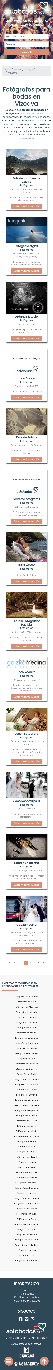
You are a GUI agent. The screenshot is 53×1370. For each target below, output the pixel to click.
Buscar (25, 52)
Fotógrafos (31, 69)
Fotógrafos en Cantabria (26, 1064)
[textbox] (26, 36)
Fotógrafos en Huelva (26, 1115)
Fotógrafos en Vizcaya (26, 1250)
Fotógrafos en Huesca (26, 1121)
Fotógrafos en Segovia (26, 1208)
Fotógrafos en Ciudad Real (26, 1079)
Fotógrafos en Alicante (26, 1012)
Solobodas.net (38, 1337)
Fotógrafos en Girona (26, 1095)
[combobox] (26, 36)
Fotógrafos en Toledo (26, 1234)
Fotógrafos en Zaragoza (26, 1260)
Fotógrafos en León (26, 1141)
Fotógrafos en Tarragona (26, 1224)
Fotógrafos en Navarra (26, 1177)
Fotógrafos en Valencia (26, 1240)
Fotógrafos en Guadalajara (27, 1105)
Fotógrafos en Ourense (26, 1183)
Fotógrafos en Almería (26, 1017)
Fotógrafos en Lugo (26, 1152)
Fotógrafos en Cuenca (26, 1089)
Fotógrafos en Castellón (26, 1069)
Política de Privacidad (27, 1300)
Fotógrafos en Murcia (26, 1172)
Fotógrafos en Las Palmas (26, 1136)
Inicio (7, 69)
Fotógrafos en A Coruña (26, 996)
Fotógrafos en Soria (26, 1219)
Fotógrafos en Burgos (26, 1048)
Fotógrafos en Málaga (26, 1162)
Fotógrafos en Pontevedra (26, 1193)
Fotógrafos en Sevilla (26, 1214)
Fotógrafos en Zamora (26, 1255)
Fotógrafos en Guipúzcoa (26, 1110)
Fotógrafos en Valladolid (26, 1245)
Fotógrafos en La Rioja (26, 1131)
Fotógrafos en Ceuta (26, 1074)
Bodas (17, 69)
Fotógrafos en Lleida (26, 1146)
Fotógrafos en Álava (26, 1002)
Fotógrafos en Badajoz (26, 1033)
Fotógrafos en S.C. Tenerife (26, 1198)
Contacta (26, 1290)
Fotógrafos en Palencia (26, 1188)
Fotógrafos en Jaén (26, 1126)
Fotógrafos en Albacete (26, 1007)
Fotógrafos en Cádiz (26, 1058)
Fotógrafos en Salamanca (26, 1203)
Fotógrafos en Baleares (26, 1038)
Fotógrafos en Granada (26, 1100)
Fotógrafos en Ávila (26, 1027)
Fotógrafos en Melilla (27, 1167)
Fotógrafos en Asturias (26, 1022)
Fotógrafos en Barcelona (26, 1043)
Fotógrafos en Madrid (26, 1157)
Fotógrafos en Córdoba (26, 1084)
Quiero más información (26, 206)
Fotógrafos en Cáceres (26, 1053)
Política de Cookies (26, 1297)
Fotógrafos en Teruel (27, 1229)
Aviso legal (26, 1293)
